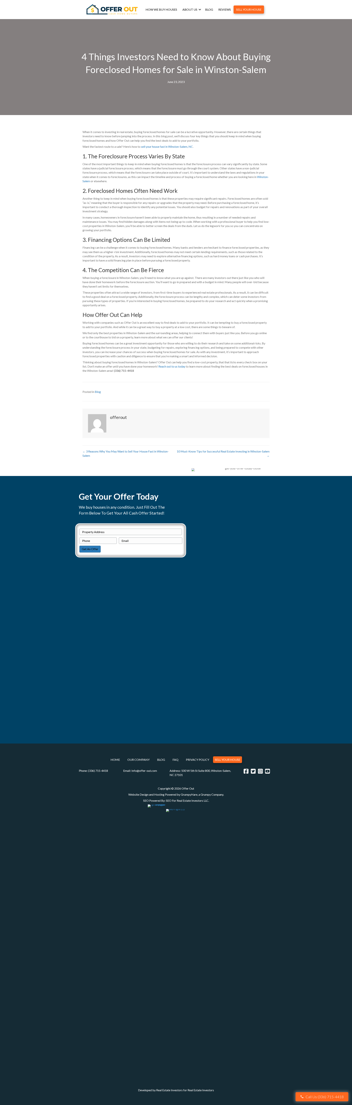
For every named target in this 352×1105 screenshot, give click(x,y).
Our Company (138, 759)
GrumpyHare (189, 794)
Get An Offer (90, 549)
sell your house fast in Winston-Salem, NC (167, 146)
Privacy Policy (197, 759)
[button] (199, 10)
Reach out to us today (171, 366)
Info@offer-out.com (144, 770)
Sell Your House (248, 9)
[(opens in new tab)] (156, 941)
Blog (209, 9)
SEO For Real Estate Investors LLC (187, 800)
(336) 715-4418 (98, 770)
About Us (189, 9)
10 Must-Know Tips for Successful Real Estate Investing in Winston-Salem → (223, 453)
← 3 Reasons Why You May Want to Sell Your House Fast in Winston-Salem (125, 453)
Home (115, 759)
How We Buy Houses (161, 9)
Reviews (224, 9)
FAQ (175, 759)
